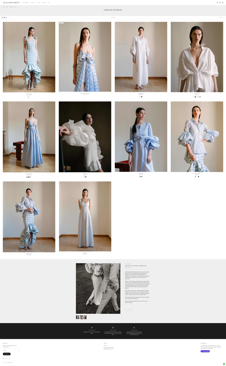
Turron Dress (141, 93)
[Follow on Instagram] (3, 358)
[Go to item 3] (85, 317)
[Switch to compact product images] (6, 17)
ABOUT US (44, 2)
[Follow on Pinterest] (6, 358)
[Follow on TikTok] (9, 358)
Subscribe (7, 353)
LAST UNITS (33, 2)
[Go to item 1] (77, 317)
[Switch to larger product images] (2, 17)
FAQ (48, 2)
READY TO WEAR (25, 2)
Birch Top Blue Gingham (85, 93)
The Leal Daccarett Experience (135, 265)
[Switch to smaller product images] (4, 17)
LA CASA (38, 2)
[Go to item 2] (81, 317)
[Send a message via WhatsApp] (224, 364)
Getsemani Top (197, 93)
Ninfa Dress (141, 173)
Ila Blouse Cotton (197, 173)
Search (105, 345)
